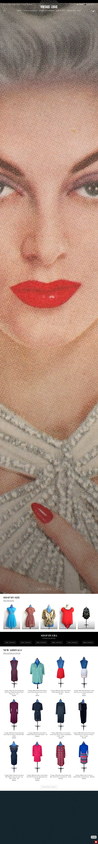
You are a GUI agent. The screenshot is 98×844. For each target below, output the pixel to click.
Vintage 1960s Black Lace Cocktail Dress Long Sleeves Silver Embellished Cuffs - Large (60, 734)
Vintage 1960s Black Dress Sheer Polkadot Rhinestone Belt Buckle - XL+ (37, 733)
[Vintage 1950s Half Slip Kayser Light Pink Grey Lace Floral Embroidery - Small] (84, 672)
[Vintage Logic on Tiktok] (82, 4)
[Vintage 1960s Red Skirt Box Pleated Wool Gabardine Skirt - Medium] (61, 672)
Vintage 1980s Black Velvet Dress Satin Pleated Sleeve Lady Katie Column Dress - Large (84, 734)
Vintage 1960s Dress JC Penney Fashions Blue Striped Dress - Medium (84, 776)
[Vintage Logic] (49, 6)
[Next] (62, 1)
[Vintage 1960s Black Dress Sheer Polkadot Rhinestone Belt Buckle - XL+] (37, 715)
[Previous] (36, 1)
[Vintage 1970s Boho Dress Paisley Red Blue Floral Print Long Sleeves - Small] (61, 757)
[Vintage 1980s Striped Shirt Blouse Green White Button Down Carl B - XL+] (37, 672)
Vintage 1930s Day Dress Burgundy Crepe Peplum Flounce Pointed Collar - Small (14, 734)
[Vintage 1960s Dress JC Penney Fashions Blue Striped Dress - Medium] (84, 757)
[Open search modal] (4, 10)
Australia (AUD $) (90, 4)
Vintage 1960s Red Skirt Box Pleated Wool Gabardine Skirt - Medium (61, 691)
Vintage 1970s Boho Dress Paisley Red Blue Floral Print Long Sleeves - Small (60, 776)
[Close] (30, 822)
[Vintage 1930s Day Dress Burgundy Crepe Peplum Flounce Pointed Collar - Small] (14, 715)
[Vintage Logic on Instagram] (79, 4)
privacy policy (25, 842)
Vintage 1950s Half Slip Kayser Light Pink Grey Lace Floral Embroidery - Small (84, 692)
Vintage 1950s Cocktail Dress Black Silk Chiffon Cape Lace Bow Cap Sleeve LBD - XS (14, 776)
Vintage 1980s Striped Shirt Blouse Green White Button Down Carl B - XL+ (37, 692)
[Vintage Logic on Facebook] (77, 4)
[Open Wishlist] (96, 842)
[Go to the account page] (91, 10)
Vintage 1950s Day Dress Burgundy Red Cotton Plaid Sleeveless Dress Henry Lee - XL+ (14, 692)
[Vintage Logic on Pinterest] (80, 4)
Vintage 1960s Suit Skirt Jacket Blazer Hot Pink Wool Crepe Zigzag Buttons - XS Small (37, 776)
